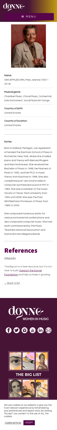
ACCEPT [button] (29, 423)
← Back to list (12, 283)
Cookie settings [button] (13, 423)
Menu (31, 16)
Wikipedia (10, 258)
